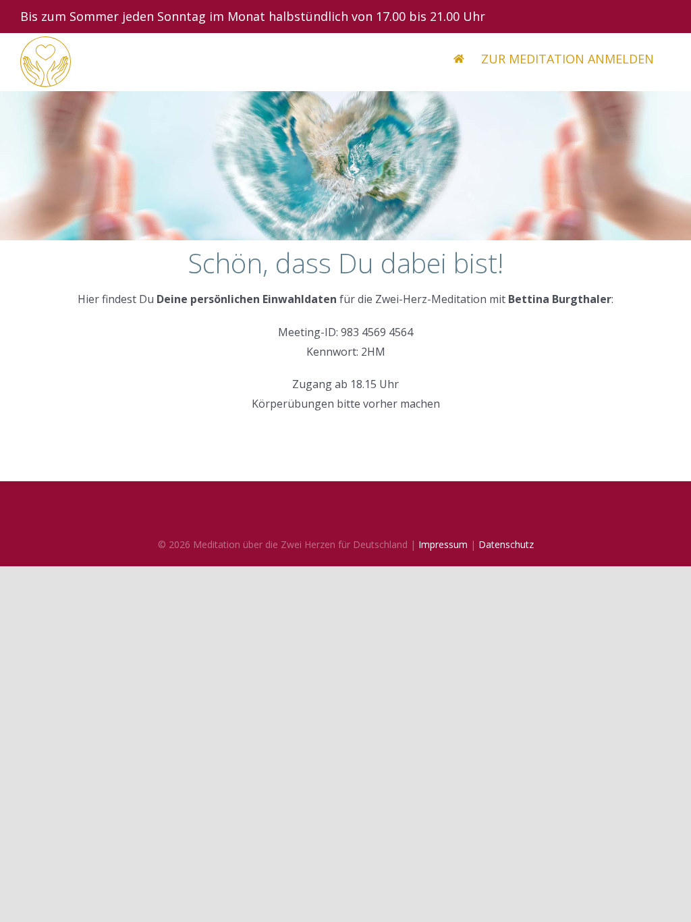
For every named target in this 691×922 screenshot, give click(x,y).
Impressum (443, 544)
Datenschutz (506, 544)
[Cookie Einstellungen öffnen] (29, 904)
